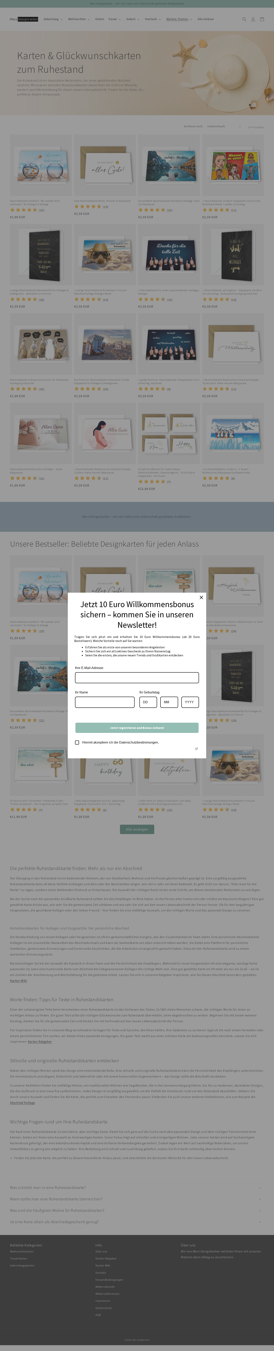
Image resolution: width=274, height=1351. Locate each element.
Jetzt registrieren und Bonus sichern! (137, 728)
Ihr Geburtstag (149, 692)
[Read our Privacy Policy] (196, 748)
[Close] (201, 597)
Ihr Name (81, 692)
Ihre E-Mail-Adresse (89, 668)
